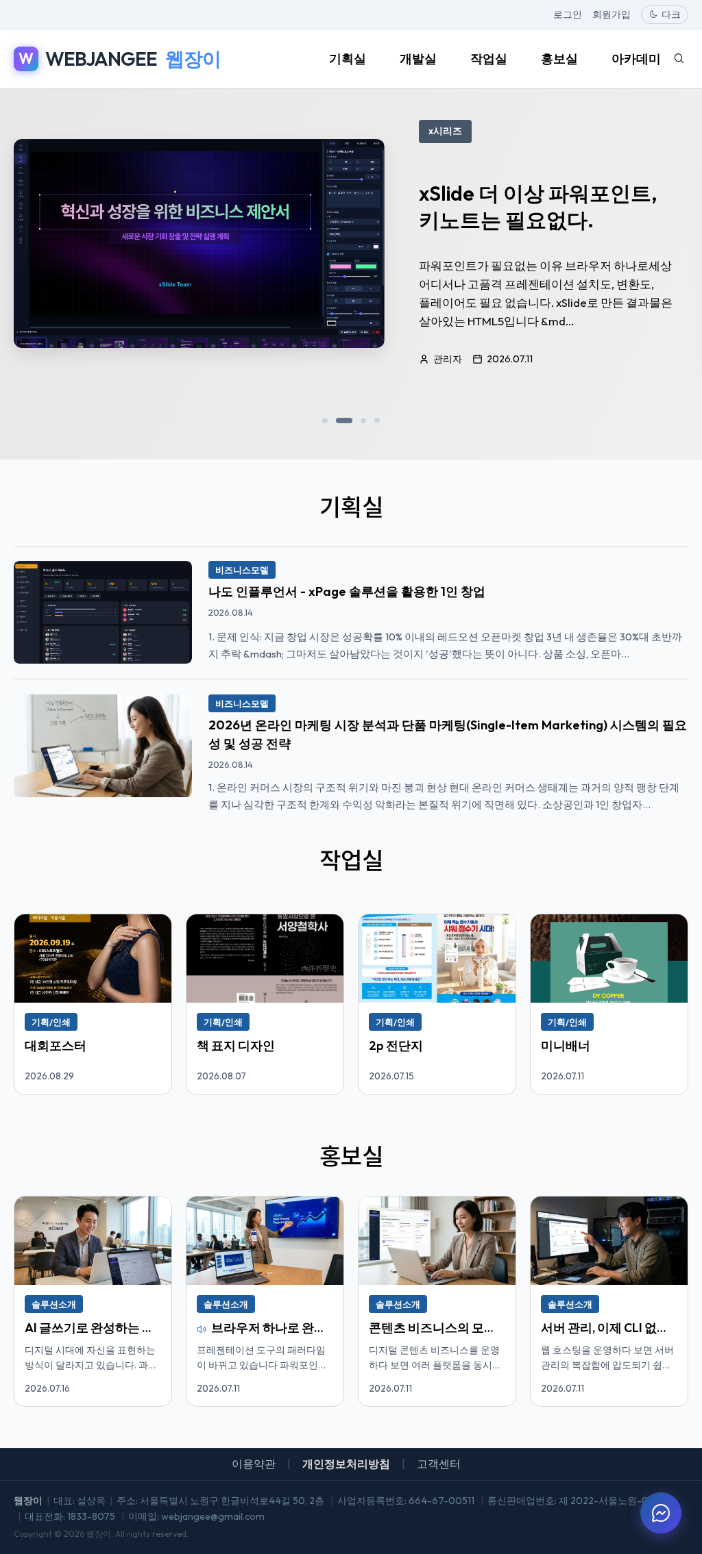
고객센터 (439, 1463)
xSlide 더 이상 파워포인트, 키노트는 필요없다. (538, 206)
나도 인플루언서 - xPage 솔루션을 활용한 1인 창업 (346, 591)
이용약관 (254, 1463)
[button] (325, 420)
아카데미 (636, 58)
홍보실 (559, 58)
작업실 (488, 58)
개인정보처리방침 (346, 1463)
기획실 (347, 58)
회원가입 (611, 14)
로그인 (567, 14)
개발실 (418, 58)
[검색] (678, 58)
